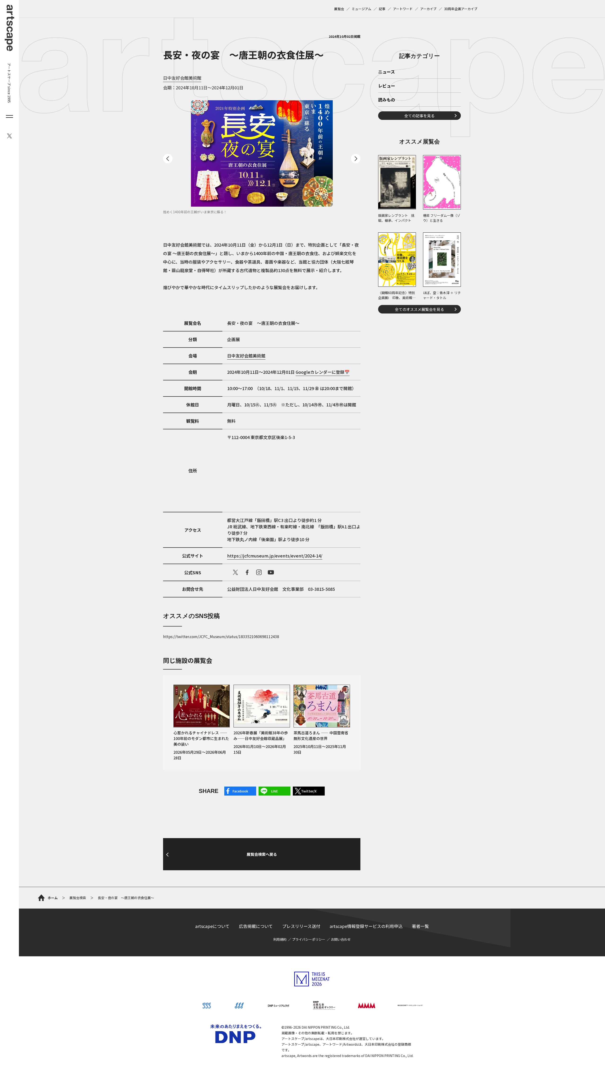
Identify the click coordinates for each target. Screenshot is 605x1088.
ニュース (386, 72)
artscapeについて (212, 926)
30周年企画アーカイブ (460, 8)
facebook (247, 572)
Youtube (270, 572)
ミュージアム (361, 8)
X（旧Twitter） (235, 572)
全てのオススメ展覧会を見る (419, 309)
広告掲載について (256, 926)
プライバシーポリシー (308, 939)
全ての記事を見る (419, 115)
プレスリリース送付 (301, 926)
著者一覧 (420, 926)
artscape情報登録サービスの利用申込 (366, 926)
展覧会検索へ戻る (262, 854)
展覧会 (339, 8)
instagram (259, 572)
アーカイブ (428, 8)
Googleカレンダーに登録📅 (323, 372)
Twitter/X (308, 791)
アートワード (403, 8)
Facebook (240, 791)
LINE (274, 791)
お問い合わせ (341, 939)
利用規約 (279, 939)
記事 (382, 8)
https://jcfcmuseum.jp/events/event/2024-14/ (274, 556)
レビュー (386, 86)
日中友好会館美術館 (182, 78)
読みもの (386, 100)
